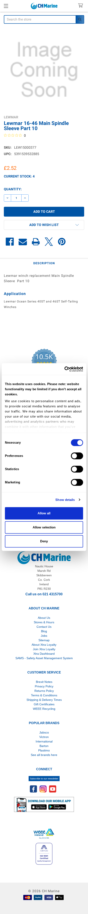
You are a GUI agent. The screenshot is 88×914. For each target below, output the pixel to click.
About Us (44, 617)
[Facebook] (10, 242)
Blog (44, 631)
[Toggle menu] (6, 6)
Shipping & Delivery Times (44, 699)
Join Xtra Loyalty (44, 649)
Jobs (44, 635)
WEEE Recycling (44, 708)
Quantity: (13, 189)
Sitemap (44, 640)
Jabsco (44, 732)
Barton (44, 746)
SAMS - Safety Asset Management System (44, 658)
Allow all (44, 513)
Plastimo (44, 750)
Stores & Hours (44, 622)
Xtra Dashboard (44, 653)
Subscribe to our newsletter (44, 778)
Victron (44, 737)
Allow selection (44, 527)
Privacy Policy (44, 686)
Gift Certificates (44, 704)
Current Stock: (19, 176)
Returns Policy (44, 690)
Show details (65, 500)
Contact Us (44, 626)
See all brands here (44, 755)
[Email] (23, 242)
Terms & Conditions (44, 695)
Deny (44, 541)
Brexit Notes (44, 682)
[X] (49, 242)
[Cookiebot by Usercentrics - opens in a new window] (64, 369)
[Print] (36, 242)
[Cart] (81, 5)
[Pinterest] (62, 242)
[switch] (77, 455)
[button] (44, 225)
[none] (44, 70)
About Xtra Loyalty (44, 644)
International (44, 741)
